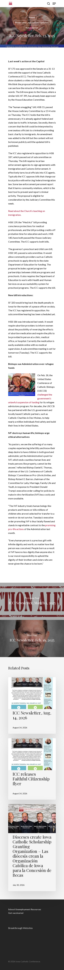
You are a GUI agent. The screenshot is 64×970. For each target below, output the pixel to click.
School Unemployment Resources (24, 909)
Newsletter (32, 27)
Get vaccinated (15, 913)
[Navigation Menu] (54, 3)
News (32, 17)
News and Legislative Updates (32, 22)
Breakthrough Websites (20, 928)
